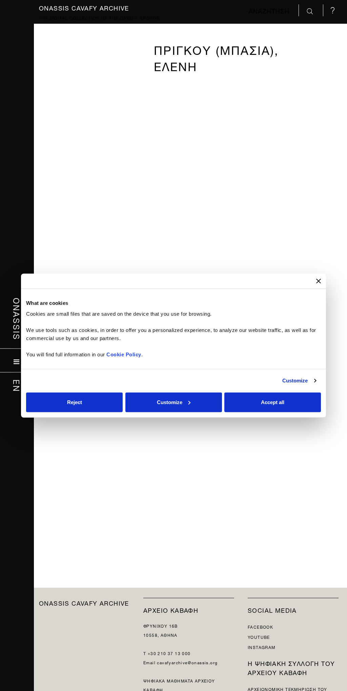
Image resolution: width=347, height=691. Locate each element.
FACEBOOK (260, 626)
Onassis (17, 319)
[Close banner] (318, 281)
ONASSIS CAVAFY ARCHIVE (84, 602)
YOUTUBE (259, 637)
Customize (295, 380)
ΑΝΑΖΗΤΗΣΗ (270, 10)
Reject (74, 402)
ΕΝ (17, 385)
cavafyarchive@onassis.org (187, 662)
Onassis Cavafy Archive (84, 7)
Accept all (272, 402)
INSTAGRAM (261, 647)
